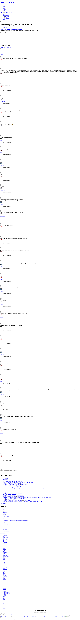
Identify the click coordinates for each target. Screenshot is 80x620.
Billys (4, 501)
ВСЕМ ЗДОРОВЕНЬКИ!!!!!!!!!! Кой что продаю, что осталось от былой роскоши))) (23, 501)
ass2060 (4, 496)
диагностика (5, 570)
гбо (3, 565)
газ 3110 (4, 563)
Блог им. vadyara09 (29, 482)
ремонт (4, 589)
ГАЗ (3, 538)
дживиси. (5, 36)
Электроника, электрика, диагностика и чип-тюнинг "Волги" (31, 488)
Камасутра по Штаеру (13, 488)
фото (4, 598)
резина (4, 586)
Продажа (4, 550)
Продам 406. (8, 494)
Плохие (6, 17)
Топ (3, 509)
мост (4, 582)
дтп (3, 572)
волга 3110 (5, 559)
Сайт (4, 518)
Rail (3, 481)
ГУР (4, 541)
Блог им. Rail (19, 481)
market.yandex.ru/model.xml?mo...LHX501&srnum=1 (11, 29)
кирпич (4, 575)
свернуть (4, 47)
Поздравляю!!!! (12, 485)
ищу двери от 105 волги (11, 487)
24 (3, 602)
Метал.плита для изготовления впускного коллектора (19, 489)
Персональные (6, 18)
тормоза (4, 595)
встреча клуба (5, 561)
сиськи (4, 591)
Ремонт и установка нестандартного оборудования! (16, 490)
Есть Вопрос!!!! (12, 483)
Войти (1, 12)
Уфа (7, 2)
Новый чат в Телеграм (10, 481)
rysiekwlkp (5, 535)
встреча (4, 560)
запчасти (4, 573)
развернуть (9, 47)
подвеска (4, 583)
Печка (4, 548)
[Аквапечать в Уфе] (59, 616)
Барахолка (5, 27)
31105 (4, 608)
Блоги (4, 5)
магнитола (5, 34)
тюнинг (4, 596)
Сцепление (5, 552)
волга (4, 558)
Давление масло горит (13, 498)
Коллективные (6, 15)
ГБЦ (4, 540)
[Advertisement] (14, 51)
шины (4, 600)
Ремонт (30, 490)
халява (4, 599)
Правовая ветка (6, 531)
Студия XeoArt (9, 614)
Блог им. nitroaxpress (22, 487)
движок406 (11, 491)
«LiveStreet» (8, 613)
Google (1, 54)
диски (4, 571)
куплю (4, 580)
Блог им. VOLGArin (20, 485)
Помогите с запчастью (11, 496)
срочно (4, 594)
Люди (4, 6)
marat (4, 487)
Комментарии (5, 479)
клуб (4, 577)
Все (3, 14)
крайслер (4, 579)
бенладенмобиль (6, 556)
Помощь (4, 10)
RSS (1, 47)
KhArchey (5, 497)
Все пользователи (4, 472)
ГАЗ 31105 (5, 539)
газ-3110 (4, 564)
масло (4, 581)
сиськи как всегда (6, 592)
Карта (4, 8)
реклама (4, 588)
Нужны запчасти (12, 495)
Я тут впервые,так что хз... (14, 484)
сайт (4, 590)
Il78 (3, 494)
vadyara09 (5, 482)
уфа (3, 597)
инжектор (5, 574)
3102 (4, 605)
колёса (4, 578)
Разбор (4, 551)
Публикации (5, 478)
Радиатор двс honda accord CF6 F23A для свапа (16, 486)
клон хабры (5, 576)
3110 (4, 606)
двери (4, 568)
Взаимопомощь (24, 484)
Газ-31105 (5, 542)
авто (4, 553)
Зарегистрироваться (9, 12)
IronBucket (2, 101)
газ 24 (4, 562)
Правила (4, 9)
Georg (4, 486)
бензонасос (8, 499)
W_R (4, 490)
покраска (4, 584)
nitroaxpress (2, 75)
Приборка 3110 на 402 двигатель (15, 500)
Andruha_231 (5, 483)
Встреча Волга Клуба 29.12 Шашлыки (15, 482)
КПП (4, 543)
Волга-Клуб (5, 524)
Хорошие (7, 16)
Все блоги (2, 533)
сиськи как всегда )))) (7, 593)
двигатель (5, 569)
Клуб (4, 522)
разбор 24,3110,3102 (13, 493)
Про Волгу (5, 526)
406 (3, 604)
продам (4, 35)
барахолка (5, 555)
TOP (4, 19)
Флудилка (5, 529)
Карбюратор (5, 544)
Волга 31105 (5, 537)
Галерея (4, 7)
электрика (5, 601)
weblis (1, 62)
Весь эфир (2, 503)
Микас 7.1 (5, 545)
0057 (4, 499)
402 (3, 603)
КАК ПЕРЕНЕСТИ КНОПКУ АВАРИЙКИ (17, 497)
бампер (4, 554)
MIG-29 (4, 43)
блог (4, 557)
